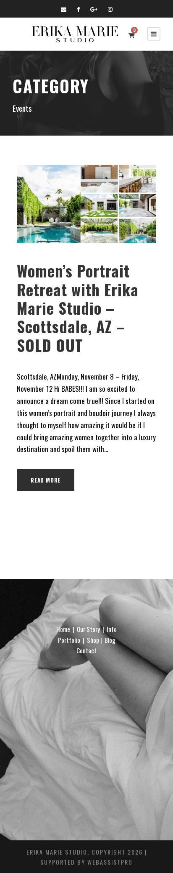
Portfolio (69, 639)
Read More (45, 480)
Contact (86, 650)
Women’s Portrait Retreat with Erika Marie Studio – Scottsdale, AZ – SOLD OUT (78, 308)
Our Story (88, 629)
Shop (93, 639)
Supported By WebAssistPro (86, 862)
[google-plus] (93, 9)
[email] (63, 9)
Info (112, 629)
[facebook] (78, 9)
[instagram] (110, 9)
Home (63, 629)
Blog (110, 639)
